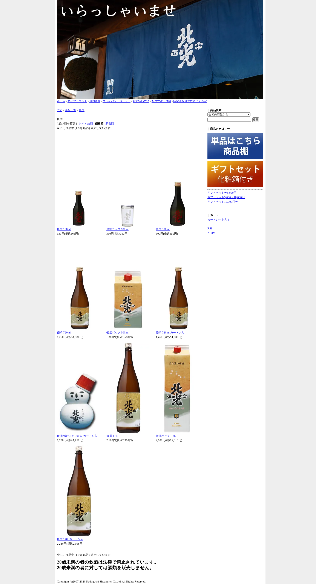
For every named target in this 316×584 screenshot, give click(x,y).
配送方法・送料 (161, 101)
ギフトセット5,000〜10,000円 (226, 197)
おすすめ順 (86, 123)
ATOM (211, 233)
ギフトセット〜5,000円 (221, 192)
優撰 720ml (64, 332)
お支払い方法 (141, 101)
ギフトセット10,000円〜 (222, 201)
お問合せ (94, 101)
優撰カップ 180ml (117, 229)
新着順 (110, 123)
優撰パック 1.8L (166, 436)
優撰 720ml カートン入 (170, 332)
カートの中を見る (218, 219)
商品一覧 (70, 110)
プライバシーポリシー (116, 101)
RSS (209, 228)
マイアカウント (77, 101)
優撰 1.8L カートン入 (70, 539)
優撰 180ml (64, 229)
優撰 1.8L (112, 436)
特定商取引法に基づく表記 (190, 101)
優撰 (81, 110)
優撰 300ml (163, 229)
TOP (59, 110)
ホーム (61, 101)
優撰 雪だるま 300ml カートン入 (77, 436)
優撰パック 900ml (117, 332)
